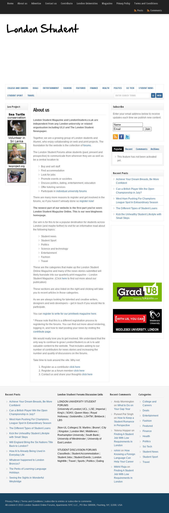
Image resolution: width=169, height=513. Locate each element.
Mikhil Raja (120, 466)
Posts (140, 10)
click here (74, 367)
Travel (30, 95)
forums (87, 145)
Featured (81, 88)
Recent (129, 149)
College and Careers (17, 88)
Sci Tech (130, 88)
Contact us (51, 3)
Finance (94, 88)
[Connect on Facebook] (121, 136)
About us (22, 3)
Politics (118, 88)
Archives (155, 149)
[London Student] (44, 34)
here (64, 278)
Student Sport (15, 95)
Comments (156, 10)
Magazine (107, 3)
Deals (35, 88)
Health (105, 88)
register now (86, 201)
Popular (118, 149)
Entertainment (51, 88)
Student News (146, 88)
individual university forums (71, 191)
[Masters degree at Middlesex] (137, 331)
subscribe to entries (55, 501)
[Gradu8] (137, 300)
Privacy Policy (123, 3)
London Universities (87, 3)
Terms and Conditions (146, 3)
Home (10, 3)
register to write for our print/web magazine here (69, 313)
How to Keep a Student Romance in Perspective (124, 421)
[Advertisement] (127, 51)
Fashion (67, 88)
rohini (117, 450)
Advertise (36, 3)
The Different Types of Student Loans (136, 208)
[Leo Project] (16, 182)
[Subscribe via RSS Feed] (115, 136)
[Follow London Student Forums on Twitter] (127, 136)
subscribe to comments (80, 501)
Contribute (67, 3)
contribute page (42, 331)
